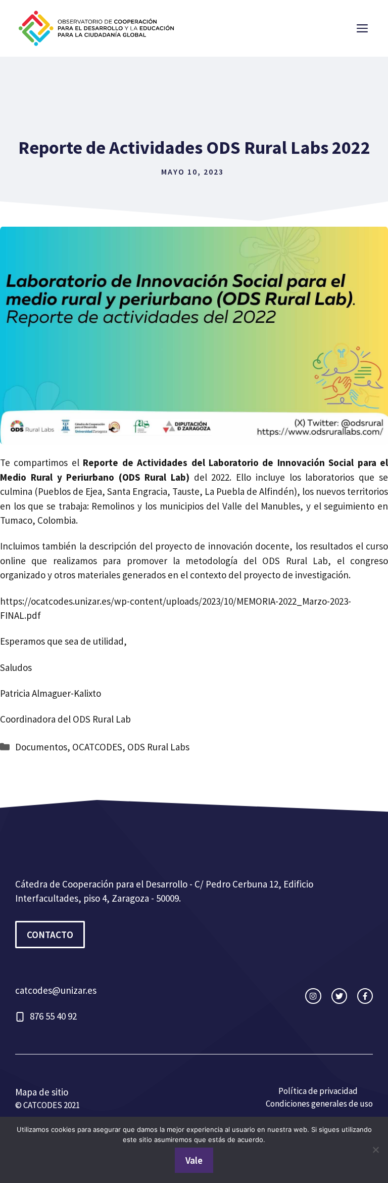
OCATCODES (97, 747)
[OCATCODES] (96, 27)
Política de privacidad (318, 1090)
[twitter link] (339, 996)
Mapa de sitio (41, 1092)
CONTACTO (50, 934)
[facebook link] (365, 996)
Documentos (41, 747)
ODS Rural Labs (158, 747)
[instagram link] (313, 996)
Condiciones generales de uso (319, 1103)
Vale (194, 1160)
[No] (375, 1150)
